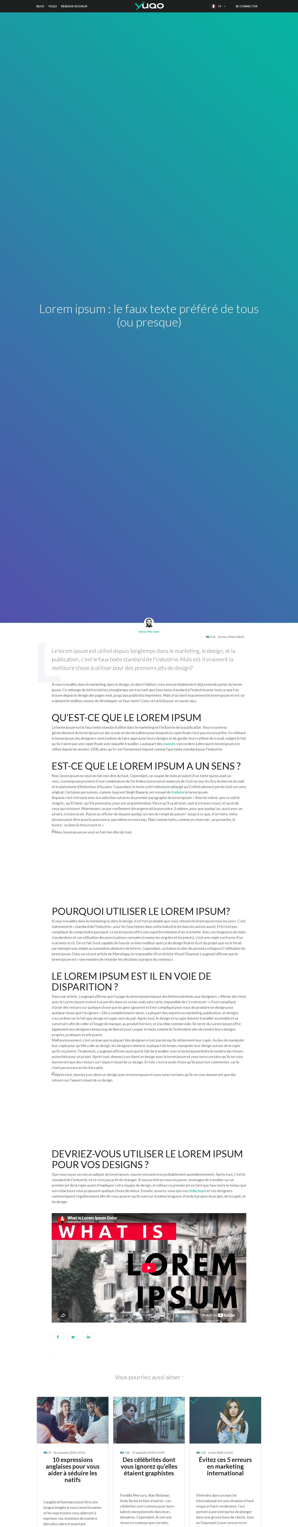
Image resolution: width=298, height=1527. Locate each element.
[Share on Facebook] (58, 1339)
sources (169, 743)
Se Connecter (246, 6)
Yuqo (52, 6)
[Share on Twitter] (73, 1339)
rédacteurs (197, 1190)
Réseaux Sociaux (74, 6)
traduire (178, 792)
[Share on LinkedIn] (88, 1339)
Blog (40, 6)
